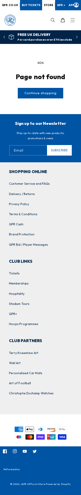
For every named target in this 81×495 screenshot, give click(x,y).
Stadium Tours (19, 304)
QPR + (61, 5)
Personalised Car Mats (25, 373)
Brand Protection (21, 234)
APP (71, 5)
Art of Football (20, 383)
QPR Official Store (33, 484)
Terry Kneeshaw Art (23, 353)
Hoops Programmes (23, 324)
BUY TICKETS (31, 5)
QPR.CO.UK (10, 5)
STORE (48, 5)
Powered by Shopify (58, 484)
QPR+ (13, 314)
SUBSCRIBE (59, 150)
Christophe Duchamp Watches (31, 393)
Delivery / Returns (22, 194)
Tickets (14, 273)
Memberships (19, 283)
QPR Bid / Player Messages (28, 245)
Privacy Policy (19, 204)
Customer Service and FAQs (29, 184)
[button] (73, 20)
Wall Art (15, 363)
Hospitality (17, 294)
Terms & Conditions (23, 214)
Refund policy (12, 469)
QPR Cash (16, 224)
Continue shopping (40, 93)
